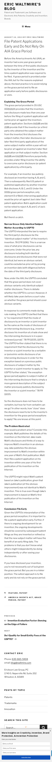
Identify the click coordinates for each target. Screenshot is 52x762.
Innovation (9, 709)
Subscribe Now (26, 757)
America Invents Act (20, 597)
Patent (23, 593)
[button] (26, 734)
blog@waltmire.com (21, 662)
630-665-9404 (20, 659)
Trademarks (10, 703)
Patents (8, 697)
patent (22, 600)
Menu (27, 26)
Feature (13, 593)
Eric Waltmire (35, 37)
